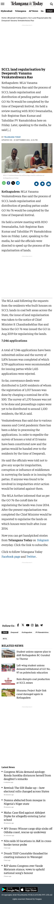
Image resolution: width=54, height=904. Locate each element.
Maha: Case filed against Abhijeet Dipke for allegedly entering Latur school (25, 815)
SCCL (5, 639)
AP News (33, 10)
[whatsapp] (4, 183)
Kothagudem (27, 632)
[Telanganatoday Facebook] (18, 625)
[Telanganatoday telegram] (41, 625)
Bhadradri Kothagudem (17, 18)
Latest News (8, 767)
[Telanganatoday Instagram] (32, 625)
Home (4, 18)
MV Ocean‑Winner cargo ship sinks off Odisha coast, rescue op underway (28, 830)
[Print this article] (48, 184)
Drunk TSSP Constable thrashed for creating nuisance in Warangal (26, 855)
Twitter (31, 556)
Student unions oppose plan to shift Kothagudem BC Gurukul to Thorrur (33, 655)
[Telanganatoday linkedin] (36, 625)
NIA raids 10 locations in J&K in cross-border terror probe (28, 842)
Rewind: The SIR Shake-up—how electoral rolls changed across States (26, 789)
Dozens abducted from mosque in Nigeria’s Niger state (25, 801)
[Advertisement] (27, 591)
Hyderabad (6, 10)
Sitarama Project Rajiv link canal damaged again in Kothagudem (31, 694)
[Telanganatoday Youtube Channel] (27, 625)
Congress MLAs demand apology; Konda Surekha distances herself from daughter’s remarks (27, 775)
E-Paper (49, 11)
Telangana (20, 10)
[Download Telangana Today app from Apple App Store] (36, 184)
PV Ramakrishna (42, 632)
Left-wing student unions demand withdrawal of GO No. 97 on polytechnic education (33, 668)
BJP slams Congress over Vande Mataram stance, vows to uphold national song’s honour (24, 869)
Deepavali (14, 632)
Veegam (38, 899)
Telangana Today (12, 137)
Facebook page (11, 556)
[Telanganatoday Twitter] (23, 625)
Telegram (43, 540)
